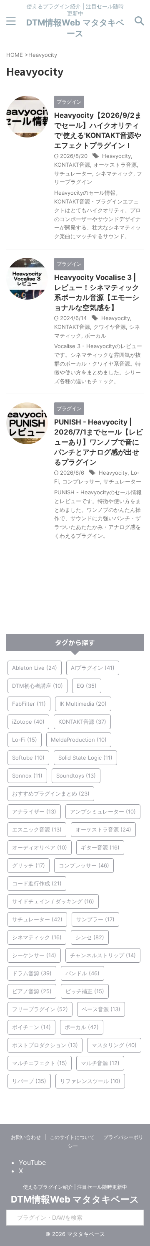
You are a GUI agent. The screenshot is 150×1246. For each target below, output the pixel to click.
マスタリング (114, 1045)
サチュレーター (73, 173)
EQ (87, 685)
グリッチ (28, 865)
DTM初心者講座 (37, 685)
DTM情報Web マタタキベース (75, 1199)
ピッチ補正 (84, 991)
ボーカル (95, 335)
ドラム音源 (32, 973)
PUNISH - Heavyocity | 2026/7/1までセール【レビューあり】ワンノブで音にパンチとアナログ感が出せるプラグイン (98, 442)
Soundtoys (76, 775)
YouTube (32, 1162)
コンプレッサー (81, 481)
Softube (28, 757)
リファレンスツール (90, 1081)
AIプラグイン (93, 667)
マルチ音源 (100, 1063)
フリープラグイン (40, 1009)
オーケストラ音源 (115, 164)
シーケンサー (34, 955)
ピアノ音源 (32, 991)
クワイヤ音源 (109, 326)
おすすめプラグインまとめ (51, 793)
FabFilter (29, 703)
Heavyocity (116, 156)
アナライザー (34, 811)
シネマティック (114, 173)
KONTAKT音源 (72, 164)
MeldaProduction (79, 739)
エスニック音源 (37, 829)
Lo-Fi (24, 739)
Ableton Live (34, 667)
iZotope (28, 721)
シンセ (89, 937)
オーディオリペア (39, 847)
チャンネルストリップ (103, 955)
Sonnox (27, 775)
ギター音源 (100, 847)
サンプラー (95, 919)
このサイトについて (72, 1137)
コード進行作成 (37, 883)
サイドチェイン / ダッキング (53, 901)
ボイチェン (31, 1027)
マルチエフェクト (39, 1063)
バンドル (82, 973)
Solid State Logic (85, 757)
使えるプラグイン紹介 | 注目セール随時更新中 (75, 1187)
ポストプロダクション (45, 1045)
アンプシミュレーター (103, 811)
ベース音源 (101, 1009)
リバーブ (29, 1081)
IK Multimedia (83, 703)
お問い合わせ (26, 1137)
